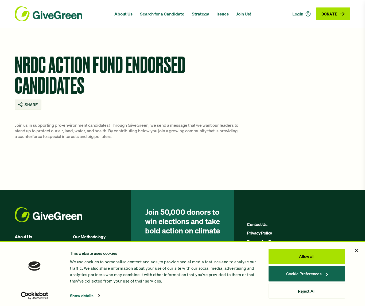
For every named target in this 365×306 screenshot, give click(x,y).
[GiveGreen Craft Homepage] (62, 13)
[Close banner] (357, 250)
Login (297, 14)
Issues (222, 14)
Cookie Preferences (303, 273)
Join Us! (243, 14)
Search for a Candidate (162, 14)
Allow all (306, 256)
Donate (329, 14)
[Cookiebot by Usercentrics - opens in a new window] (34, 296)
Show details (82, 295)
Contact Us (257, 224)
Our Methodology (89, 237)
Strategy (200, 14)
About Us (123, 14)
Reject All (307, 291)
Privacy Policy (259, 233)
